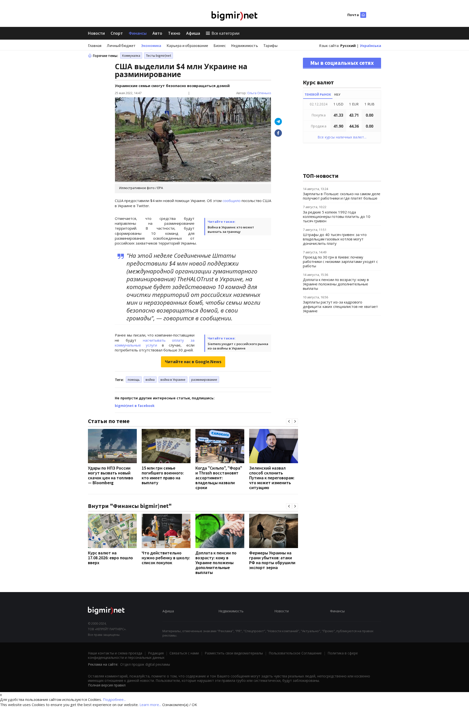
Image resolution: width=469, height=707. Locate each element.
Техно (174, 33)
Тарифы (270, 45)
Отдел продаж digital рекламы (145, 664)
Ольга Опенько (259, 93)
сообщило (232, 200)
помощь (134, 379)
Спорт (117, 33)
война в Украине (172, 379)
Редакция (156, 653)
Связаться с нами (184, 653)
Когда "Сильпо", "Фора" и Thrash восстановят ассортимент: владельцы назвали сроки (218, 477)
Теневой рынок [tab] (318, 94)
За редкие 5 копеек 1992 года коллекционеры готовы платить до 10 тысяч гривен (336, 216)
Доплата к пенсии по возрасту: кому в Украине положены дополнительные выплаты (215, 562)
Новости (96, 33)
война (150, 379)
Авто (157, 33)
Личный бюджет (121, 45)
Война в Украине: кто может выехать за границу (231, 229)
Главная (94, 45)
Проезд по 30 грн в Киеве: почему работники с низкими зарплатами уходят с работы (340, 261)
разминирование (204, 379)
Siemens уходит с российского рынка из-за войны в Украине (238, 346)
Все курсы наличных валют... (342, 137)
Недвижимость (244, 45)
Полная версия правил (107, 685)
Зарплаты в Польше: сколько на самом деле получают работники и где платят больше (341, 196)
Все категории (225, 33)
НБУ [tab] (337, 94)
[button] (289, 421)
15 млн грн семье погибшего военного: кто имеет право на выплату (163, 475)
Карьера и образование (187, 45)
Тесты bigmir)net (158, 55)
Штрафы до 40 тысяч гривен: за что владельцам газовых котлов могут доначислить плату (335, 239)
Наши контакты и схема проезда (115, 653)
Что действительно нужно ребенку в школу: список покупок (166, 557)
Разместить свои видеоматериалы (234, 653)
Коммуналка (131, 55)
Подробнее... (114, 699)
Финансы (138, 33)
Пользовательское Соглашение (295, 653)
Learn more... (150, 704)
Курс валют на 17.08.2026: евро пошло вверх (110, 557)
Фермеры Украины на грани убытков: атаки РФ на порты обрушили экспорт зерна (272, 560)
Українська (370, 45)
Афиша (193, 33)
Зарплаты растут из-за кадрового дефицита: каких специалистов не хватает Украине (340, 306)
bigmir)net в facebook (135, 405)
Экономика (151, 45)
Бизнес (219, 45)
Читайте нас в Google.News (193, 361)
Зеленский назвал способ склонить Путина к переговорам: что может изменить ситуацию (271, 477)
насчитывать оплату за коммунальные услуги (154, 343)
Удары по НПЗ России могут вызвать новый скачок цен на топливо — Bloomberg (110, 475)
